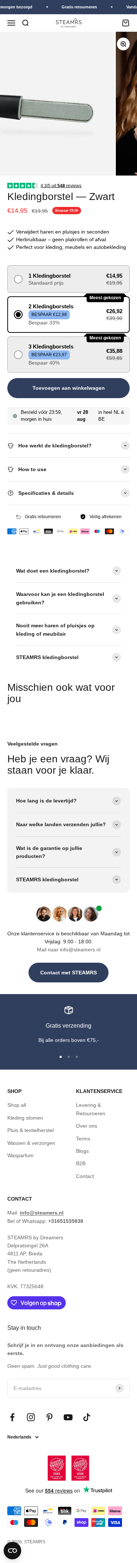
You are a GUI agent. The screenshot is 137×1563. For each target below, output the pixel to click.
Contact (85, 1176)
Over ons (86, 1126)
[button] (68, 279)
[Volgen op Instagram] (31, 1417)
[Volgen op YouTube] (68, 1417)
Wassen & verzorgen (31, 1143)
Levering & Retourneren (90, 1109)
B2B (80, 1163)
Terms (83, 1139)
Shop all (16, 1105)
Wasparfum (20, 1155)
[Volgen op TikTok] (87, 1417)
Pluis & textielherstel (30, 1130)
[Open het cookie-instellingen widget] (12, 1550)
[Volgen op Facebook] (12, 1417)
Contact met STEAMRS (68, 972)
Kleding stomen (25, 1118)
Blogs (82, 1151)
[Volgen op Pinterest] (49, 1417)
